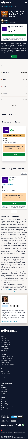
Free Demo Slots (5, 348)
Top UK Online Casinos (7, 356)
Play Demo (14, 57)
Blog (2, 410)
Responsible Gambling (7, 406)
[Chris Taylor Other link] (17, 306)
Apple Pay (3, 387)
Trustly (3, 393)
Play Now (14, 35)
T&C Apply (5, 38)
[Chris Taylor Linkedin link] (14, 306)
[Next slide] (25, 173)
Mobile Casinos (5, 362)
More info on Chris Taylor (8, 321)
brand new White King (9, 291)
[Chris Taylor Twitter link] (11, 306)
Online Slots (5, 6)
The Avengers (6, 289)
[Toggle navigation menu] (26, 2)
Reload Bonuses (5, 379)
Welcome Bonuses (6, 375)
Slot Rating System (6, 408)
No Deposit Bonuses (6, 377)
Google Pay (4, 391)
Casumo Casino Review (7, 184)
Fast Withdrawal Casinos (7, 364)
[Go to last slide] (22, 173)
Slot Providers (4, 346)
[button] (23, 2)
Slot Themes (4, 350)
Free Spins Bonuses (6, 373)
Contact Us (4, 402)
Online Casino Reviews (7, 358)
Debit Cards (4, 389)
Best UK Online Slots (6, 344)
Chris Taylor (6, 22)
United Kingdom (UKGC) (10, 142)
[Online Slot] (6, 2)
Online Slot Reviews (6, 340)
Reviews (10, 6)
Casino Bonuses (5, 371)
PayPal (2, 385)
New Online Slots (5, 342)
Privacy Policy (4, 404)
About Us (3, 400)
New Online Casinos (6, 360)
